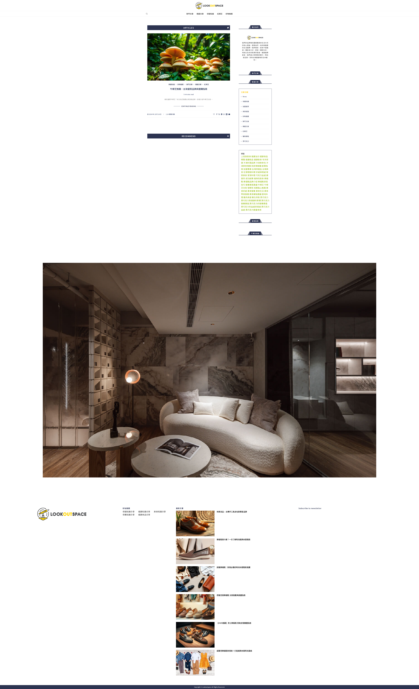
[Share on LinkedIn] (221, 114)
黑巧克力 (246, 141)
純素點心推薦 (260, 187)
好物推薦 (229, 13)
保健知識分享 (129, 511)
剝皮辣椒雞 (256, 165)
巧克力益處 (261, 175)
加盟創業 (246, 106)
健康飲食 (258, 159)
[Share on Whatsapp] (224, 114)
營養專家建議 (251, 184)
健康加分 (255, 156)
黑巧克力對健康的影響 (251, 200)
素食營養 (251, 190)
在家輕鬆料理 (249, 172)
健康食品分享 (144, 514)
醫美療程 (246, 136)
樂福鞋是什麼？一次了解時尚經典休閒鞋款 (233, 540)
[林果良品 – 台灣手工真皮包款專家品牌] (195, 523)
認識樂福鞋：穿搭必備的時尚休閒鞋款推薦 (233, 567)
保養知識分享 (129, 514)
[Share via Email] (229, 114)
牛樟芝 (261, 184)
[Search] (147, 13)
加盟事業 (247, 169)
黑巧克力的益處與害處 (251, 206)
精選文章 (200, 13)
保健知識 (210, 13)
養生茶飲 (256, 197)
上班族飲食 (246, 156)
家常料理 (251, 175)
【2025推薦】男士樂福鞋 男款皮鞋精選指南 (234, 623)
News (245, 97)
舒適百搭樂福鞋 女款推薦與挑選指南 (231, 595)
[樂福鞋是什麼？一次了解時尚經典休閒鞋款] (195, 551)
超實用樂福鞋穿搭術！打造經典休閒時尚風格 (234, 651)
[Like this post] (214, 114)
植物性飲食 (259, 178)
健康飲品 (249, 159)
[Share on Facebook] (216, 114)
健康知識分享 (144, 511)
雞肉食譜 (247, 197)
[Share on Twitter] (219, 114)
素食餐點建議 (255, 194)
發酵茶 (250, 187)
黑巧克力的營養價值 (258, 203)
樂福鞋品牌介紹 (250, 181)
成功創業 (249, 178)
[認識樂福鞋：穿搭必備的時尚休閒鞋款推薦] (195, 579)
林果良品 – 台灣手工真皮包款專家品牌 (232, 512)
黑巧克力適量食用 (253, 209)
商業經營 (246, 111)
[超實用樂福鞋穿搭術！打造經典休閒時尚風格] (195, 662)
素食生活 (260, 190)
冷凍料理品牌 (249, 162)
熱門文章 (189, 13)
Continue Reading (188, 106)
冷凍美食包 (261, 162)
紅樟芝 (219, 13)
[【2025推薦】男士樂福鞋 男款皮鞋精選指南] (195, 635)
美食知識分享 (160, 511)
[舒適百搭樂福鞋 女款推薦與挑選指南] (195, 607)
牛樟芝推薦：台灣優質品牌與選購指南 (188, 88)
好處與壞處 (261, 172)
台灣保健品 (257, 169)
